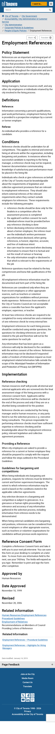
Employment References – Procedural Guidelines (25, 639)
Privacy (27, 711)
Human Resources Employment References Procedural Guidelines (24, 617)
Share (32, 37)
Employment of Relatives (15, 621)
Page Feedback (10, 664)
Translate (44, 37)
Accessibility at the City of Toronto (27, 714)
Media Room (27, 678)
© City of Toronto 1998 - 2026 (27, 708)
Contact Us (27, 682)
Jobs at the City (27, 674)
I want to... (37, 3)
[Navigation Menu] (51, 4)
